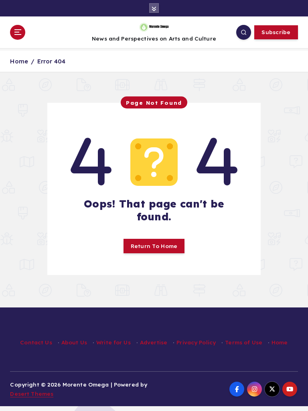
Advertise (153, 342)
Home (19, 61)
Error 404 (51, 61)
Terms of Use (243, 342)
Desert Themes (31, 393)
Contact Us (36, 342)
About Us (74, 342)
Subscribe (275, 31)
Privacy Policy (196, 342)
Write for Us (113, 342)
